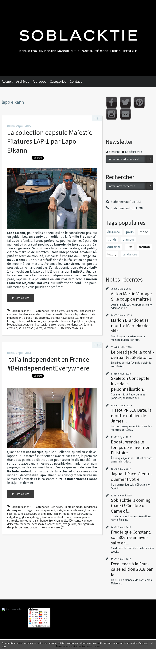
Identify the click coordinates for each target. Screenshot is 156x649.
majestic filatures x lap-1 (63, 321)
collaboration (33, 321)
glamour (26, 517)
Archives (22, 81)
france (44, 520)
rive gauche (69, 524)
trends (62, 324)
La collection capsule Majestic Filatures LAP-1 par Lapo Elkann (49, 141)
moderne (25, 524)
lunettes (90, 510)
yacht (39, 328)
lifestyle (84, 321)
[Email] (125, 114)
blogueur (23, 324)
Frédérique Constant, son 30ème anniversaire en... (131, 537)
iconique (87, 520)
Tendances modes (30, 314)
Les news (71, 311)
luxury (10, 321)
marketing (26, 520)
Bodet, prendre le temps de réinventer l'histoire (130, 447)
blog (93, 321)
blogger (11, 324)
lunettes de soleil (74, 510)
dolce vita (13, 524)
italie (88, 513)
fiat (49, 513)
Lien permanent (21, 311)
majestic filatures (63, 314)
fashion (20, 321)
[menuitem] (9, 81)
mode (89, 317)
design (36, 517)
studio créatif (26, 328)
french (53, 520)
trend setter (36, 324)
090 (70, 520)
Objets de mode (73, 507)
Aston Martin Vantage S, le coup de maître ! (131, 296)
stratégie (12, 520)
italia (59, 510)
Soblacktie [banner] (78, 38)
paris (36, 520)
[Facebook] (111, 102)
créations (86, 324)
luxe (82, 317)
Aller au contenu (11, 3)
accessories (54, 524)
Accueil (7, 81)
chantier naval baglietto (64, 317)
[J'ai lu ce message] (152, 642)
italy (9, 517)
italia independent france (57, 517)
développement (82, 517)
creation (12, 328)
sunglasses (24, 513)
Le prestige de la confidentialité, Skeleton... (132, 354)
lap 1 (45, 321)
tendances (73, 324)
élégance (113, 232)
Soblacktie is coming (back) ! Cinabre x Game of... (130, 505)
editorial (113, 247)
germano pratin (28, 527)
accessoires (39, 524)
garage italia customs (36, 317)
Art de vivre (57, 311)
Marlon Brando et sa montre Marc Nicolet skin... (130, 325)
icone (77, 520)
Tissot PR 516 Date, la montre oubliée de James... (131, 415)
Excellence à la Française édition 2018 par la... (132, 569)
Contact (76, 81)
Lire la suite (22, 298)
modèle (62, 520)
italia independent (44, 510)
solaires (11, 513)
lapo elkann (81, 314)
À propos (39, 81)
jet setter (51, 324)
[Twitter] (125, 102)
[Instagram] (111, 114)
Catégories (58, 81)
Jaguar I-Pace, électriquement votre (131, 476)
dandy (16, 517)
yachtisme (50, 328)
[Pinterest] (139, 102)
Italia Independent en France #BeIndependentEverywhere (48, 363)
